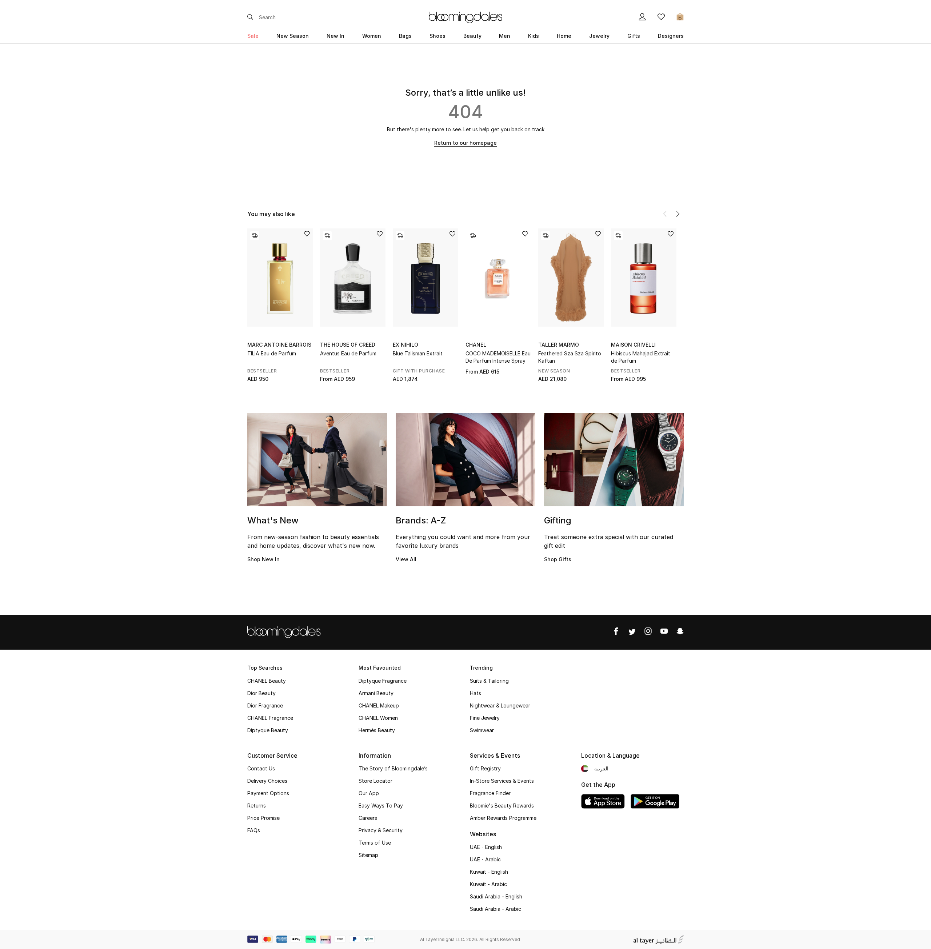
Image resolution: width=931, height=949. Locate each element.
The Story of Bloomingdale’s (393, 768)
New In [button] (335, 36)
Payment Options (268, 793)
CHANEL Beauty (266, 681)
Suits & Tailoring (489, 681)
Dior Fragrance (265, 705)
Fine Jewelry (485, 718)
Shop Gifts (557, 559)
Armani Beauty (376, 693)
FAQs (253, 830)
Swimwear (482, 730)
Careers (368, 818)
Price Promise (263, 818)
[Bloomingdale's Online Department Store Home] (465, 16)
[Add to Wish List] (307, 234)
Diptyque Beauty (267, 730)
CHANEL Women (378, 718)
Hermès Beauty (377, 730)
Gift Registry (485, 768)
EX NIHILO (405, 345)
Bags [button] (405, 36)
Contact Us (261, 768)
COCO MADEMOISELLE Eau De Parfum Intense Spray (498, 357)
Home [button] (564, 36)
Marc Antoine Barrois (279, 345)
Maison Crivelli (633, 345)
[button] (678, 214)
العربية (601, 768)
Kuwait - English (489, 872)
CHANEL (476, 345)
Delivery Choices (267, 781)
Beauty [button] (472, 36)
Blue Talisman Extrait (418, 353)
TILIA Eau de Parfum (271, 353)
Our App (369, 793)
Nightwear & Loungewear (500, 705)
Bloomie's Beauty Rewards (502, 805)
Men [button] (504, 36)
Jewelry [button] (599, 36)
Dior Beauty (261, 693)
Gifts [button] (633, 36)
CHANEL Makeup (379, 705)
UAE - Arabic (485, 859)
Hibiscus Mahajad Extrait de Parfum (640, 357)
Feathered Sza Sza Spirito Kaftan (569, 357)
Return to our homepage (465, 143)
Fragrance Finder (490, 793)
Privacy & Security (381, 830)
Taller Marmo (558, 345)
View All (406, 559)
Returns (256, 805)
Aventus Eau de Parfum (348, 353)
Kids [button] (533, 36)
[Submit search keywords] (250, 17)
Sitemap (368, 855)
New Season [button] (292, 36)
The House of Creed (347, 345)
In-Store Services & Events (502, 781)
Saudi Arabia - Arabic (495, 909)
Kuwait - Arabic (488, 884)
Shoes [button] (437, 36)
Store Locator (375, 781)
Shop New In (263, 559)
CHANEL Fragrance (270, 718)
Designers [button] (671, 36)
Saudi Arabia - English (496, 896)
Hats (475, 693)
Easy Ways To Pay (381, 805)
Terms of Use (375, 843)
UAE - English (486, 847)
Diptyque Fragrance (383, 681)
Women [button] (371, 36)
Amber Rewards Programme (503, 818)
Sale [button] (253, 36)
